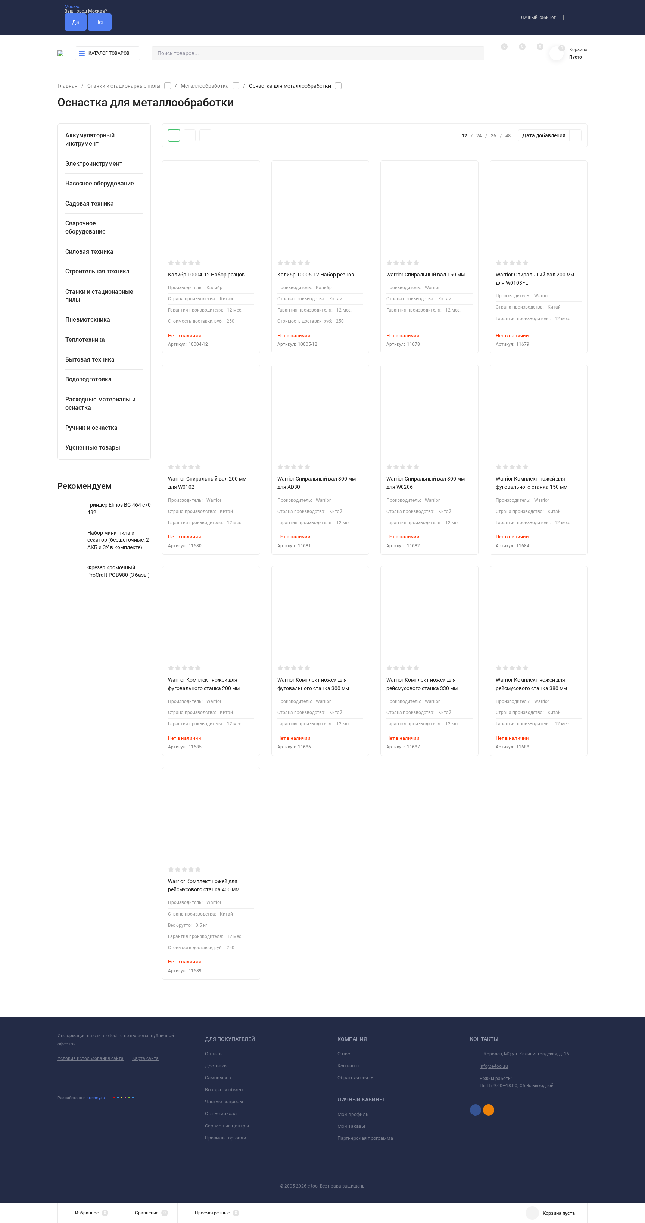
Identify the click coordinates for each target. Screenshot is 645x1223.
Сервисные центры (227, 1126)
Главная (67, 85)
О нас (343, 1054)
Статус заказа (221, 1113)
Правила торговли (225, 1138)
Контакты (348, 1066)
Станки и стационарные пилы (124, 85)
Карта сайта (145, 1058)
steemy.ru (96, 1097)
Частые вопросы (224, 1101)
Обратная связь (355, 1077)
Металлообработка (205, 85)
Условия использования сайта (90, 1058)
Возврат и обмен (224, 1089)
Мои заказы (351, 1126)
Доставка (216, 1066)
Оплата (213, 1054)
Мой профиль (352, 1114)
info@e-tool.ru (494, 1066)
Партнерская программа (365, 1138)
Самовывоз (218, 1077)
